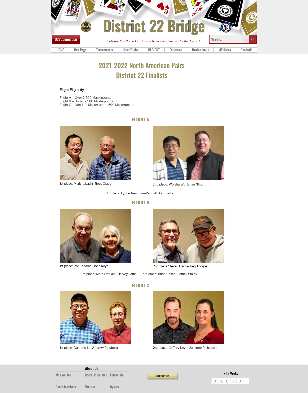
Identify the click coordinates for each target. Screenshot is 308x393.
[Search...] (252, 39)
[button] (104, 50)
